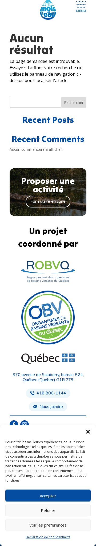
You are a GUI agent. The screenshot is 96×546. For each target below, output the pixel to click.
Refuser (48, 510)
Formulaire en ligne (48, 201)
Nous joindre (51, 407)
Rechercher (73, 102)
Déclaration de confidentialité (48, 537)
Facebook (14, 425)
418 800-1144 (51, 393)
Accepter (48, 495)
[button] (88, 431)
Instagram (24, 425)
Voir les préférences (48, 525)
